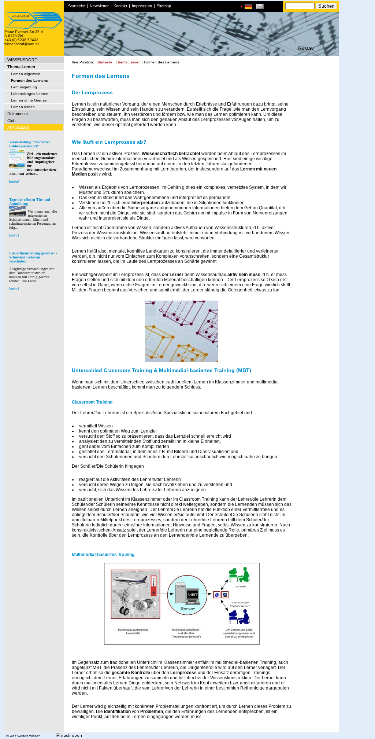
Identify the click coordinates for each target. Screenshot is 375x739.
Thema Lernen (21, 67)
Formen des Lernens (29, 80)
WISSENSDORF (22, 60)
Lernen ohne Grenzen (30, 100)
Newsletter (99, 6)
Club (11, 120)
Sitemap (164, 6)
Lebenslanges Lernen (29, 94)
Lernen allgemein (25, 74)
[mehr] (14, 182)
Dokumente (17, 113)
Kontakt (120, 6)
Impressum (142, 6)
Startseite (76, 6)
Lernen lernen (23, 107)
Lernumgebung (24, 87)
